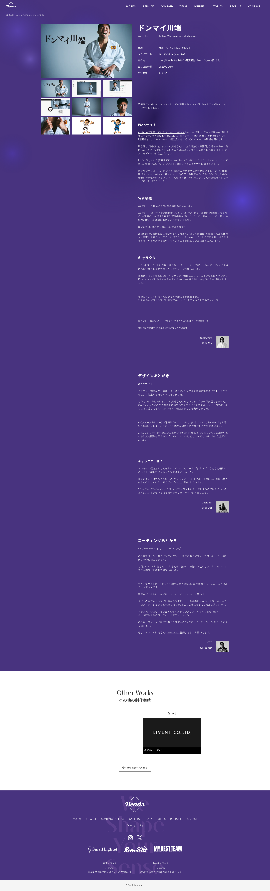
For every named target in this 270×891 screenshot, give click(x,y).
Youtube (179, 54)
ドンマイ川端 (166, 54)
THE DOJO (159, 327)
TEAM (183, 6)
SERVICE (148, 6)
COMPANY (167, 6)
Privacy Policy (135, 825)
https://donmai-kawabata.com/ (178, 36)
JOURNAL (200, 6)
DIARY (148, 818)
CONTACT (254, 6)
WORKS (131, 6)
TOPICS (218, 6)
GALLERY (134, 818)
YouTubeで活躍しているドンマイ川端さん (161, 132)
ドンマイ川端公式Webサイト (171, 300)
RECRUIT (235, 6)
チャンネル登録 (176, 632)
